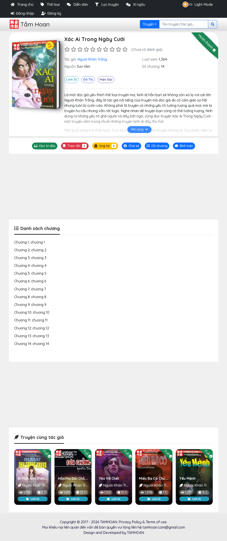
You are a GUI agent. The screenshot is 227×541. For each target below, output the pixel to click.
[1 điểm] (67, 49)
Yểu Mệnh (147, 478)
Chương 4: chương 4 (30, 265)
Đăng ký (54, 13)
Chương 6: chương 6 (30, 281)
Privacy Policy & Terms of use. (143, 522)
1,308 (108, 493)
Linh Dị (71, 79)
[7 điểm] (105, 49)
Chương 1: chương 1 (29, 242)
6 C (205, 493)
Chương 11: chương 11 (31, 320)
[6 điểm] (99, 49)
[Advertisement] (113, 187)
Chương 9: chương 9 (30, 304)
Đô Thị (88, 79)
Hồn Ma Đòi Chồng (33, 478)
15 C (83, 493)
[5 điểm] (93, 49)
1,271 (148, 493)
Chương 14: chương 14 (31, 343)
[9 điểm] (118, 49)
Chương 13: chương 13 (31, 336)
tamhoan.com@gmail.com (164, 527)
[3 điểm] (80, 49)
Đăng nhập (25, 13)
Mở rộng (137, 129)
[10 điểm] (125, 49)
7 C (124, 493)
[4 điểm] (86, 49)
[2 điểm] (73, 49)
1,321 (67, 493)
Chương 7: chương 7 (30, 289)
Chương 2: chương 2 (30, 250)
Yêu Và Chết (68, 478)
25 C (42, 493)
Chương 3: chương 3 (30, 258)
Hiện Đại (106, 79)
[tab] (157, 146)
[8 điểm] (112, 49)
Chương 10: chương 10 (31, 312)
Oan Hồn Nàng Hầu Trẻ (198, 478)
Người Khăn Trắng (92, 59)
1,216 (188, 493)
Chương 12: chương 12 (31, 328)
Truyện (148, 24)
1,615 (26, 493)
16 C (164, 493)
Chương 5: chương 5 (30, 273)
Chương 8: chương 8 (30, 297)
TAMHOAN (108, 522)
